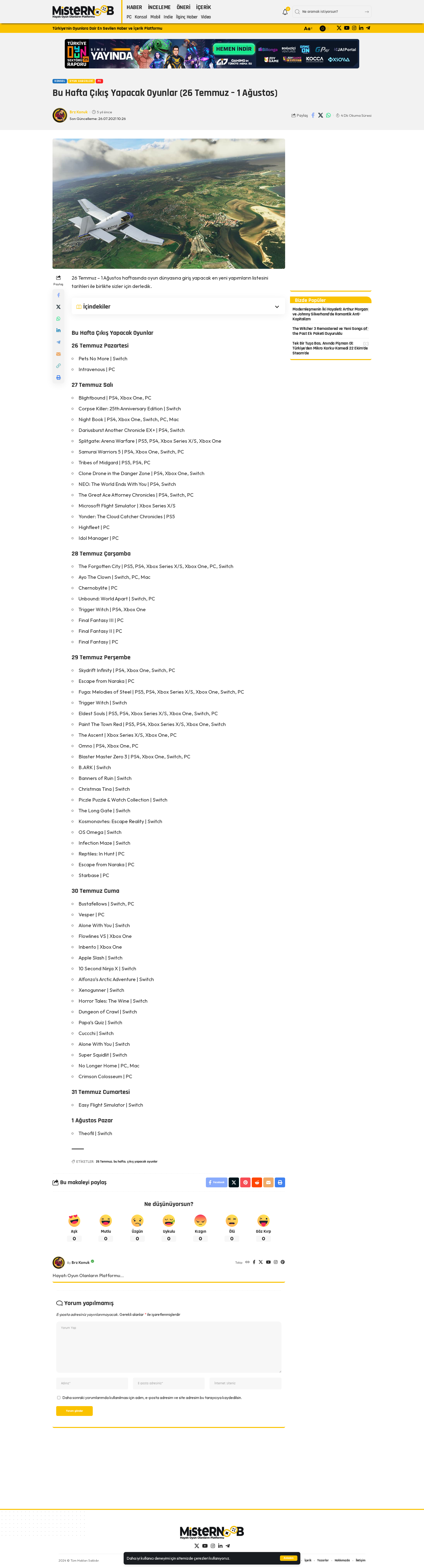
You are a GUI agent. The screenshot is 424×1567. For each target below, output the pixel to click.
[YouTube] (347, 28)
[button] (288, 1558)
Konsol (59, 81)
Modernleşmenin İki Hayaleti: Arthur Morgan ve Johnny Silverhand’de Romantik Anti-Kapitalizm (330, 314)
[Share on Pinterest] (245, 1182)
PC (99, 81)
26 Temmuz (104, 1161)
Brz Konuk (79, 112)
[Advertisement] (331, 212)
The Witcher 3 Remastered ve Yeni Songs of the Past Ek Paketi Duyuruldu (329, 331)
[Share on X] (320, 115)
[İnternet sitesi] (247, 1262)
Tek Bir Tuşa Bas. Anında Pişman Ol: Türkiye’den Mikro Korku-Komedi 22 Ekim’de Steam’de (330, 348)
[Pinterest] (282, 1262)
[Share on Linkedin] (58, 330)
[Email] (58, 354)
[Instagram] (354, 28)
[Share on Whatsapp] (328, 115)
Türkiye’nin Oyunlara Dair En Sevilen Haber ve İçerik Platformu (107, 28)
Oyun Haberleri (81, 81)
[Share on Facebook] (313, 115)
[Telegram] (368, 28)
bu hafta (119, 1161)
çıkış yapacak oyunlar (142, 1161)
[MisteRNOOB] (212, 1532)
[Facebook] (254, 1262)
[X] (339, 28)
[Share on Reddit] (257, 1182)
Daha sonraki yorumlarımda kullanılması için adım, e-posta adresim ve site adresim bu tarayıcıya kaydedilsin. (152, 1397)
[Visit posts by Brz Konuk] (59, 1262)
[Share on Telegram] (58, 342)
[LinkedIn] (361, 28)
